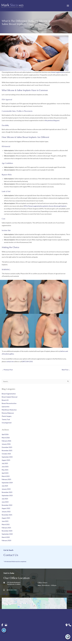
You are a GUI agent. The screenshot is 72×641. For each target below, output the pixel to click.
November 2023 (7, 492)
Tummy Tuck (6, 419)
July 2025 (5, 463)
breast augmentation (58, 72)
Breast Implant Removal (9, 397)
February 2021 (6, 528)
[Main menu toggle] (67, 5)
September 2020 (7, 534)
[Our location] (70, 625)
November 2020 (7, 531)
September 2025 (7, 457)
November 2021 (7, 515)
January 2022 (6, 511)
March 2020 (6, 537)
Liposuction (5, 406)
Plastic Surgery (6, 416)
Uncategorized (6, 423)
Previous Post (7, 370)
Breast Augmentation (9, 394)
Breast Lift (5, 400)
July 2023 (5, 499)
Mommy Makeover (8, 413)
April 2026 (5, 434)
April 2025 (5, 473)
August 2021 (6, 518)
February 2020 (6, 540)
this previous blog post (52, 120)
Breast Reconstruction (9, 403)
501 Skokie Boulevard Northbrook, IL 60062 (13, 583)
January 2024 (6, 489)
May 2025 (5, 470)
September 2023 (7, 495)
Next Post (66, 370)
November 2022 (7, 505)
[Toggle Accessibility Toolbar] (4, 630)
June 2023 (5, 502)
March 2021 (6, 524)
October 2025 (6, 454)
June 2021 (5, 521)
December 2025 (7, 447)
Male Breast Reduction (9, 410)
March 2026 (6, 437)
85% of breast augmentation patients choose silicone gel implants (45, 206)
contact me (10, 361)
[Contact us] (66, 625)
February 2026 (6, 441)
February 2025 (6, 479)
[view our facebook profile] (4, 594)
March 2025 (6, 476)
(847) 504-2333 (27, 361)
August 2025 (6, 460)
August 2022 (6, 508)
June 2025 (5, 466)
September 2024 (7, 482)
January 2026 (6, 444)
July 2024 (5, 486)
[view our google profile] (6, 594)
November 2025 (7, 450)
